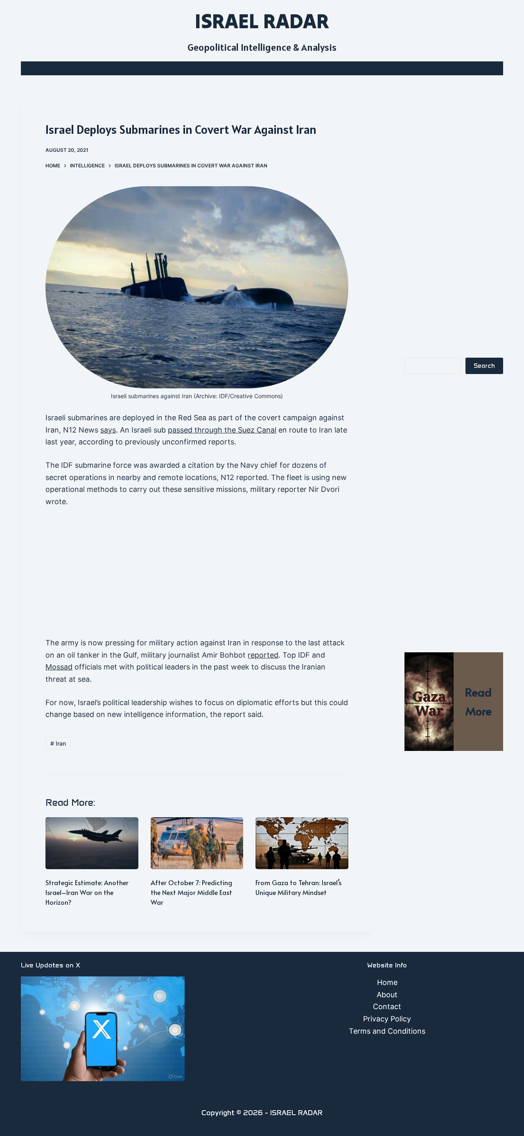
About (387, 994)
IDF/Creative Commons (250, 395)
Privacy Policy (387, 1018)
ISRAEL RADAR (262, 21)
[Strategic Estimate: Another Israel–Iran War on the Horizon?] (91, 843)
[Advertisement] (196, 576)
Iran (58, 743)
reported (263, 655)
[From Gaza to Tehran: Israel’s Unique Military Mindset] (301, 843)
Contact (387, 1006)
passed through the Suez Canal (222, 430)
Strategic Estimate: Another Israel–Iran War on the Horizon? (87, 892)
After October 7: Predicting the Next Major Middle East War (191, 892)
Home (387, 982)
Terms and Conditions (387, 1031)
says (108, 430)
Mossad (58, 667)
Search (484, 366)
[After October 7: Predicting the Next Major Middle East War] (197, 843)
